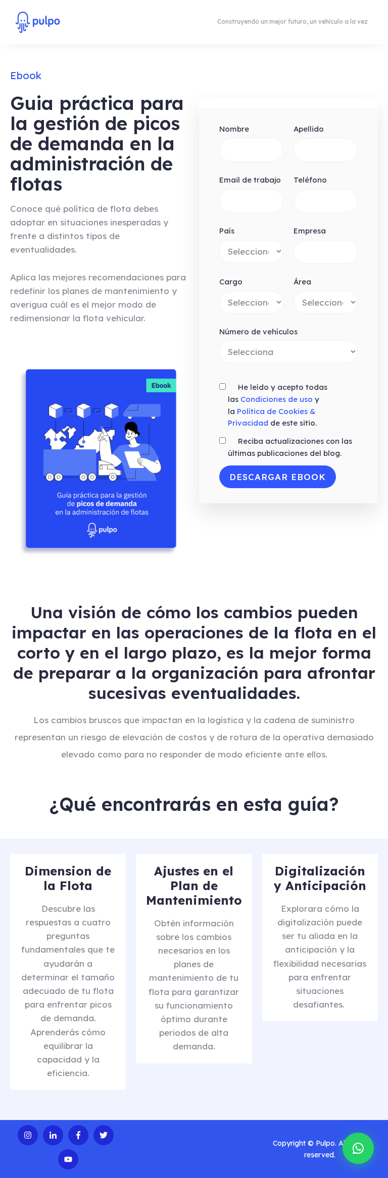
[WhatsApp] (358, 1148)
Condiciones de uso (276, 399)
